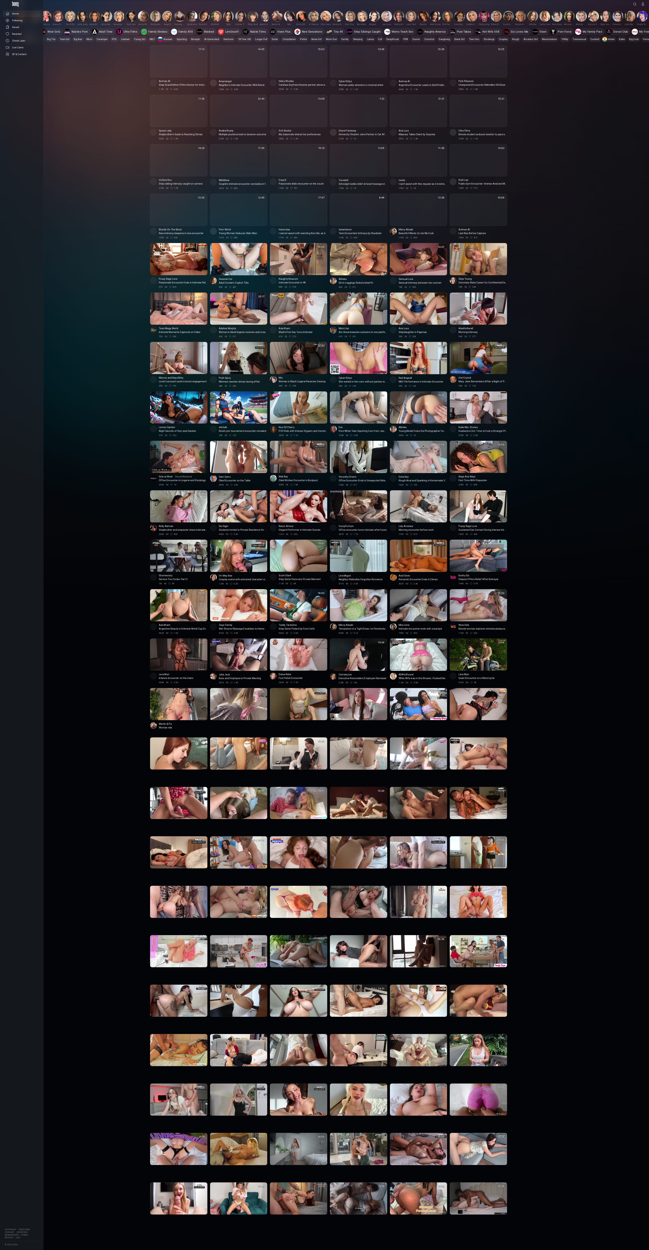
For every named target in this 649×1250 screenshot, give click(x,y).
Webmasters (12, 1235)
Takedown (24, 1229)
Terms (24, 1235)
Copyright (10, 1229)
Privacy (9, 1237)
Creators (22, 1232)
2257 (18, 1237)
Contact (10, 1232)
